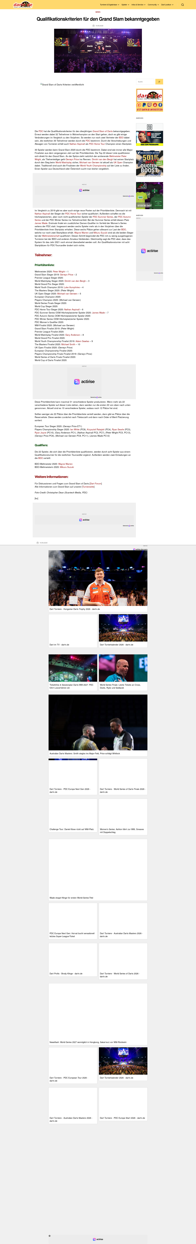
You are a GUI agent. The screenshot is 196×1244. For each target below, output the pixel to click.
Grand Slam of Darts (103, 131)
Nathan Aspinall (77, 143)
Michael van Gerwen (89, 162)
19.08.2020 (99, 25)
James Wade (41, 223)
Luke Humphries (72, 287)
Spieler (124, 4)
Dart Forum (95, 483)
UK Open (118, 162)
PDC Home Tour (97, 143)
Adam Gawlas (82, 341)
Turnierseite (88, 486)
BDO (121, 137)
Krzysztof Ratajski (96, 429)
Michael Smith (68, 344)
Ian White (75, 429)
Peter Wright (59, 271)
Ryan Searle (118, 429)
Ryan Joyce (40, 432)
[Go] (159, 81)
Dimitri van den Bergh (102, 159)
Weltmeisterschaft (51, 235)
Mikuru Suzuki (100, 232)
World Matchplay (64, 162)
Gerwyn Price (72, 159)
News (98, 12)
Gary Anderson (72, 334)
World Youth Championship (93, 165)
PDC (41, 131)
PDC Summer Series (103, 216)
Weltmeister (115, 156)
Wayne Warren (81, 232)
